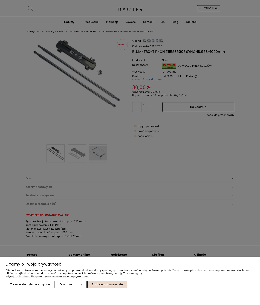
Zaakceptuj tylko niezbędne (30, 284)
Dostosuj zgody (71, 284)
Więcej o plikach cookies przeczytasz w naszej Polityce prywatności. (47, 276)
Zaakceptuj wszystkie (107, 284)
